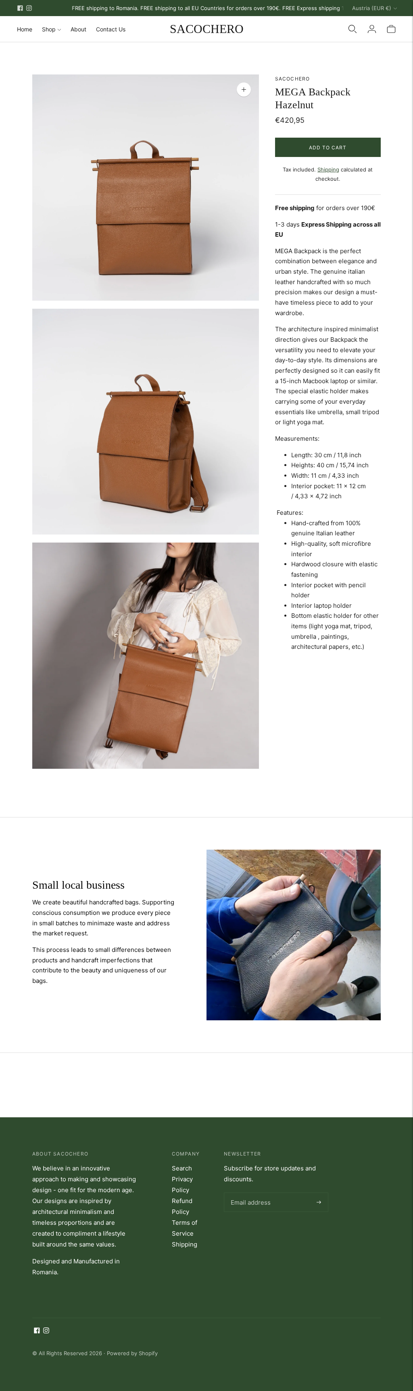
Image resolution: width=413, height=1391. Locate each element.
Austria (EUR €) (371, 8)
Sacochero (292, 79)
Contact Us (110, 29)
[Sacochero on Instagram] (29, 8)
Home (24, 29)
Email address (249, 1193)
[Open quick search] (352, 29)
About (78, 29)
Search (182, 1168)
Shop (49, 29)
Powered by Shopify (132, 1353)
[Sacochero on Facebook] (20, 8)
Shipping (328, 169)
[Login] (372, 29)
